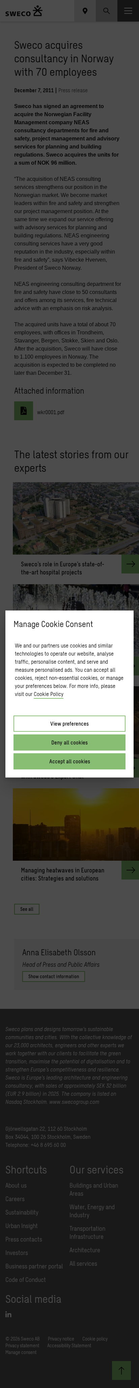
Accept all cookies (69, 761)
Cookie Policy (48, 694)
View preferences (69, 723)
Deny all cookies (69, 742)
